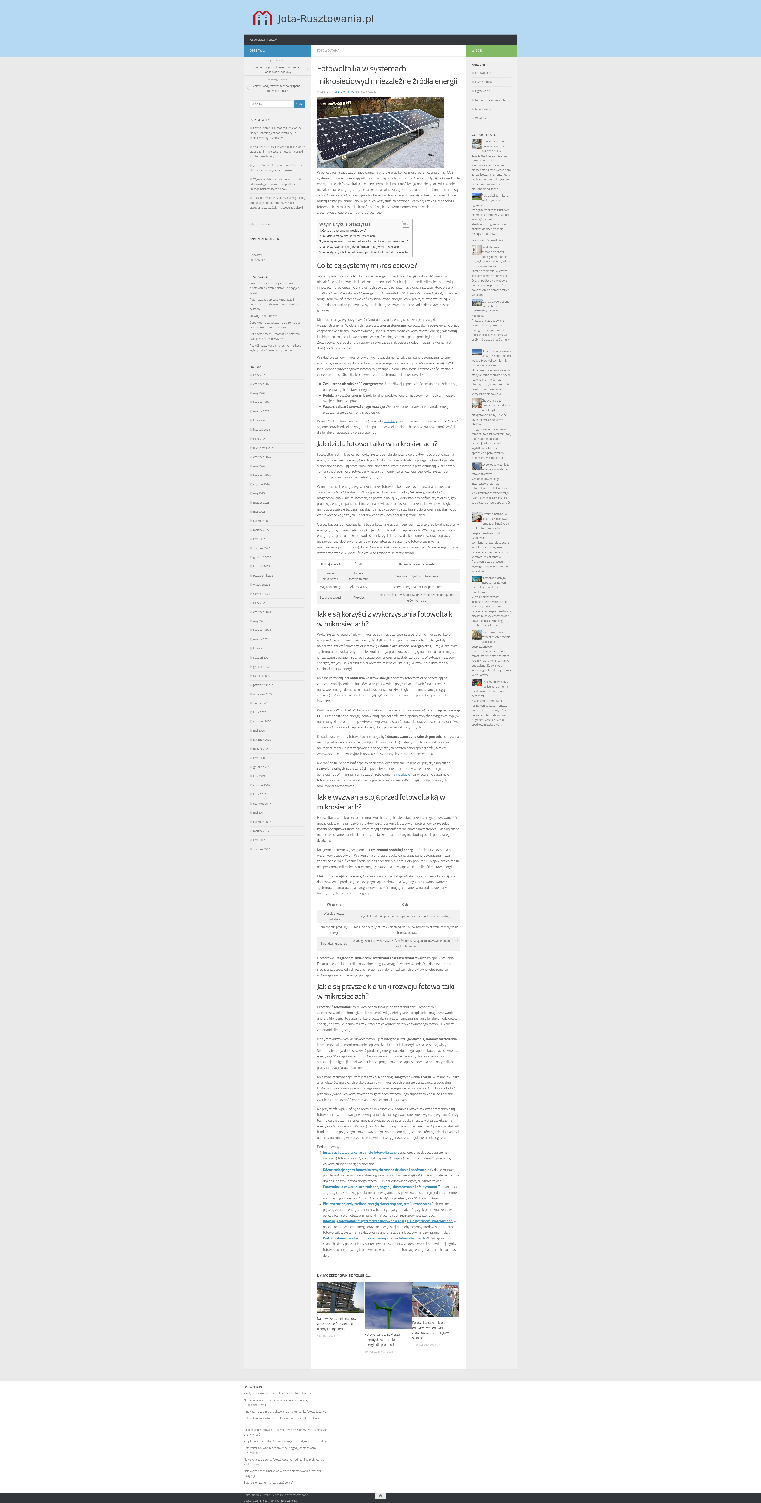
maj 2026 (259, 393)
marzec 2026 (261, 411)
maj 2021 (259, 621)
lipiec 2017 (259, 794)
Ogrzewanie (482, 91)
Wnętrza (480, 118)
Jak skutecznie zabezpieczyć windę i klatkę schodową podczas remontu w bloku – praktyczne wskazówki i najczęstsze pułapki (277, 202)
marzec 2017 (261, 831)
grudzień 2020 (262, 667)
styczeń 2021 (261, 657)
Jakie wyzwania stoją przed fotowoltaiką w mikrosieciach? (361, 247)
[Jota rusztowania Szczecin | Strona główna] (314, 17)
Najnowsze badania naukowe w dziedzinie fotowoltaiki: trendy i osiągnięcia (337, 1324)
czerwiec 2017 (262, 803)
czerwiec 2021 (262, 612)
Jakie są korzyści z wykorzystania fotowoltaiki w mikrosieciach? (365, 241)
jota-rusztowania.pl (340, 91)
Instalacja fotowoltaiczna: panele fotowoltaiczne (360, 1152)
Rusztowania (483, 109)
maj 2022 (259, 511)
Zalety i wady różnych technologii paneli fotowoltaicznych (279, 1393)
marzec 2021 (261, 639)
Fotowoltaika (328, 50)
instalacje (403, 774)
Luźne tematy (483, 82)
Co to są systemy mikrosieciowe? (344, 230)
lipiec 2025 (259, 439)
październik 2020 (263, 685)
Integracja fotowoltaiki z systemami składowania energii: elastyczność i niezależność (388, 1221)
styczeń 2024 (261, 484)
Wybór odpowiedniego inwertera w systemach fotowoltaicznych (491, 469)
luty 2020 (259, 758)
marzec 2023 (261, 502)
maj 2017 (259, 812)
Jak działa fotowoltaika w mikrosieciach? (349, 236)
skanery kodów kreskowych (489, 240)
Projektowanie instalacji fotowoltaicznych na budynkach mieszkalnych (286, 1441)
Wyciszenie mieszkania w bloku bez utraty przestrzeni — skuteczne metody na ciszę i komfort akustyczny (277, 151)
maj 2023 (259, 493)
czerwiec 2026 (262, 384)
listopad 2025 (261, 429)
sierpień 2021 (261, 594)
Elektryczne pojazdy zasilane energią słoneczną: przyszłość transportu (377, 1204)
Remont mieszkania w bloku (492, 100)
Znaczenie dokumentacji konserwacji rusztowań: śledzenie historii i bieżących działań (274, 288)
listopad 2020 (261, 676)
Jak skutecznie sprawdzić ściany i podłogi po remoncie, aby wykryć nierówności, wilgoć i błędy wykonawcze (491, 256)
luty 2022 (259, 539)
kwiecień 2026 (262, 402)
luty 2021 (259, 648)
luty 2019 (259, 776)
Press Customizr (288, 1500)
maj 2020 (259, 730)
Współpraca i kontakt (263, 39)
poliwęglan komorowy (263, 316)
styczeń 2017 (261, 849)
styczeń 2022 (261, 548)
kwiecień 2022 (262, 521)
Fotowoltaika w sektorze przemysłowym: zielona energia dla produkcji (382, 1339)
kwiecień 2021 (262, 630)
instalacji (390, 421)
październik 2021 (263, 575)
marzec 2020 (261, 749)
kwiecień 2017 (262, 822)
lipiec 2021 (259, 603)
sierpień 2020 (261, 703)
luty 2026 (259, 420)
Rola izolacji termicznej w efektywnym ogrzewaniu (490, 200)
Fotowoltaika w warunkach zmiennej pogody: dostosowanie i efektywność (380, 1187)
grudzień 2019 (262, 767)
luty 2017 (259, 840)
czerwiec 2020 (262, 721)
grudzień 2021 (262, 557)
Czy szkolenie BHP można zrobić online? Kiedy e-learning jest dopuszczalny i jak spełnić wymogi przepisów (276, 133)
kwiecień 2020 (262, 739)
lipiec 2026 (259, 375)
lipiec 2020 (259, 712)
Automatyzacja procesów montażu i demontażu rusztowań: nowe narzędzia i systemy (275, 304)
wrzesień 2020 (262, 694)
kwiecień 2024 (262, 475)
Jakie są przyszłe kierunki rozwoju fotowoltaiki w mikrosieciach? (365, 252)
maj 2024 (259, 466)
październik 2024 (263, 448)
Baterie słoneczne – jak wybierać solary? (269, 1482)
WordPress (261, 1500)
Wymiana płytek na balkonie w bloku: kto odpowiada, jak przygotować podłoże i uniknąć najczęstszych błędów (276, 184)
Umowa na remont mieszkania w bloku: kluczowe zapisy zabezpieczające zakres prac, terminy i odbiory (489, 151)
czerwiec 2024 (262, 457)
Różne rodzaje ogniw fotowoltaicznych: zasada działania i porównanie (376, 1170)
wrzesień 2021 (262, 584)
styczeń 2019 (261, 785)
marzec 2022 (261, 530)
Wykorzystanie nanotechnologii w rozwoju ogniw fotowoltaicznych (374, 1238)
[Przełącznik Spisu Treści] (403, 224)
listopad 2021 (261, 566)
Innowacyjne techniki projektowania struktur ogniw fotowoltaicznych (285, 1411)
